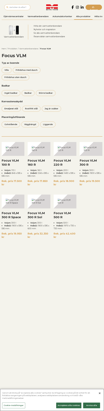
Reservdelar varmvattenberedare (49, 36)
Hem (4, 49)
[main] (52, 400)
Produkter (12, 49)
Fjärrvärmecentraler (14, 16)
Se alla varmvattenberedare (47, 33)
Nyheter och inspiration (45, 29)
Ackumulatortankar (62, 16)
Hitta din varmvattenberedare (48, 26)
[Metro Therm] (52, 7)
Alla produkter (83, 16)
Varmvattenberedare (38, 16)
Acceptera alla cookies (69, 405)
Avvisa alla (91, 405)
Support (94, 9)
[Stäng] (100, 393)
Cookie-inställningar (14, 405)
